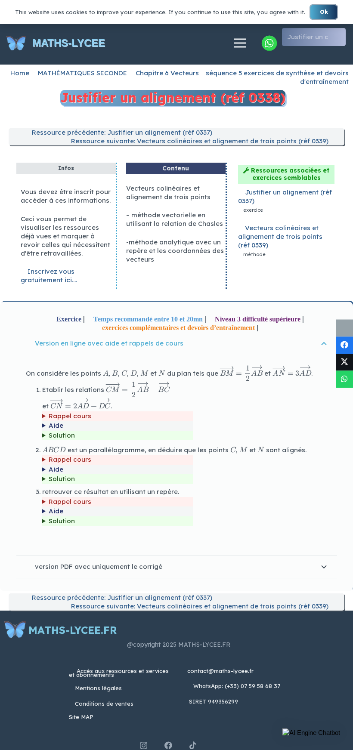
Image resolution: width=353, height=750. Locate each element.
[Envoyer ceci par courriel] (344, 328)
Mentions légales (98, 688)
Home (19, 73)
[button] (311, 732)
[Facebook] (168, 745)
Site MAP (81, 716)
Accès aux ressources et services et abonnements (119, 672)
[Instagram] (143, 745)
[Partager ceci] (344, 345)
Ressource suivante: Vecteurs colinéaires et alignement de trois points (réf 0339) (198, 141)
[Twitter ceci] (344, 362)
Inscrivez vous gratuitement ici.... (49, 275)
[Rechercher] (338, 37)
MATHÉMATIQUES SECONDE (82, 73)
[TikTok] (192, 745)
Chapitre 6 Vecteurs (167, 73)
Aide (56, 425)
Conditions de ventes (104, 703)
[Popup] (269, 43)
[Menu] (240, 43)
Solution (62, 435)
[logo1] (16, 43)
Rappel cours (70, 416)
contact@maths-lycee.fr (220, 670)
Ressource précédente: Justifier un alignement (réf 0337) (121, 132)
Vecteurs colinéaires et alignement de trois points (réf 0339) (280, 236)
